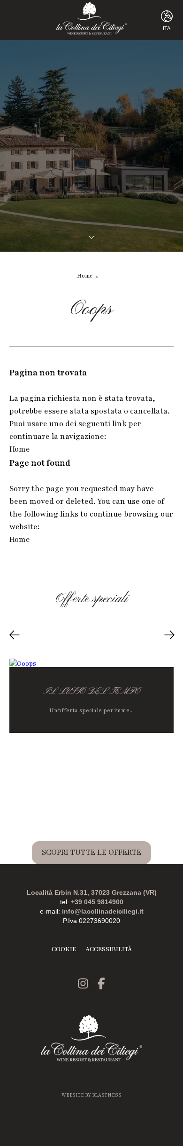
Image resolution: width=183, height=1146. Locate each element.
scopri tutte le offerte (91, 852)
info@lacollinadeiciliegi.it (103, 911)
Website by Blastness (91, 1095)
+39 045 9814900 (97, 902)
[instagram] (83, 985)
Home (84, 275)
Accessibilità (108, 949)
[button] (14, 636)
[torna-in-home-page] (91, 20)
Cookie (64, 949)
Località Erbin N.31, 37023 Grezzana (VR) (92, 892)
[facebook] (101, 985)
